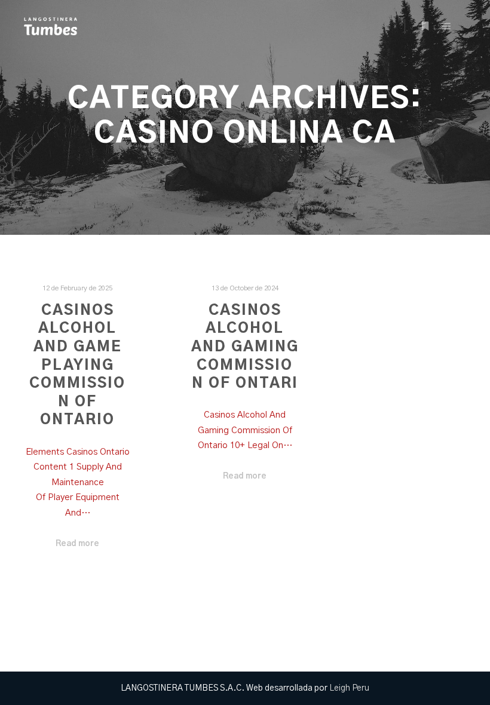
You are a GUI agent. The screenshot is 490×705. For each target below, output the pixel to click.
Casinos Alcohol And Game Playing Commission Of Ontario (77, 366)
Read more (77, 544)
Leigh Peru (349, 688)
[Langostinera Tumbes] (50, 26)
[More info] (425, 26)
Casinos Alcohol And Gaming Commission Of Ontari (245, 347)
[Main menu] (446, 26)
